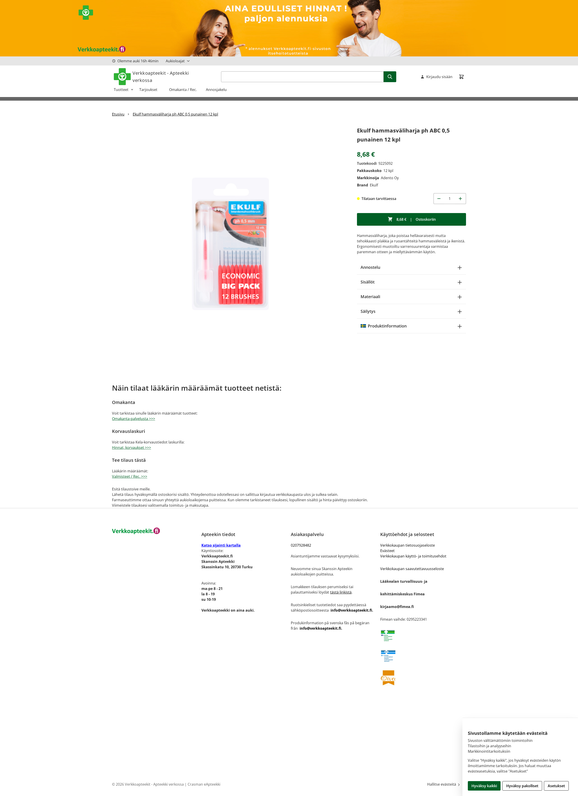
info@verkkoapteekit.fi (351, 610)
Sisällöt (368, 282)
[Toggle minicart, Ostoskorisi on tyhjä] (461, 76)
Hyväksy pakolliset (522, 785)
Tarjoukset (150, 89)
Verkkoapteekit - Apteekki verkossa (161, 76)
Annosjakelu (216, 89)
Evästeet (387, 550)
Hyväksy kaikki (484, 785)
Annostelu (370, 267)
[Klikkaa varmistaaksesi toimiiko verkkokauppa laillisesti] (423, 635)
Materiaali (370, 296)
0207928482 (301, 545)
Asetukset (556, 785)
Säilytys (368, 311)
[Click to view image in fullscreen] (230, 244)
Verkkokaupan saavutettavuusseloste (412, 568)
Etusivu (118, 114)
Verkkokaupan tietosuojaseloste (407, 545)
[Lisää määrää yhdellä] (460, 198)
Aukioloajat (175, 60)
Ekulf (374, 185)
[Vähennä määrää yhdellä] (439, 198)
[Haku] (390, 76)
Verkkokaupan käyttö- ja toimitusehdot (413, 556)
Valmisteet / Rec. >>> (129, 476)
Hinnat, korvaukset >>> (131, 447)
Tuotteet (121, 89)
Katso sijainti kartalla (221, 545)
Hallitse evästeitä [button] (442, 784)
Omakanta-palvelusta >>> (133, 418)
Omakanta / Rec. (184, 89)
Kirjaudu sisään (439, 76)
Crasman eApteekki (204, 784)
